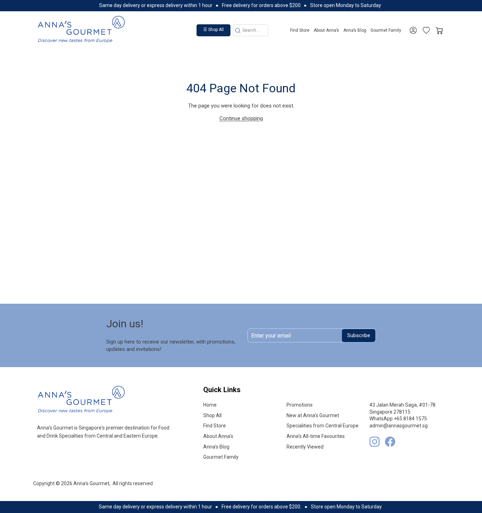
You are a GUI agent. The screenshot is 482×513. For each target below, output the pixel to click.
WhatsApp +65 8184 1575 (398, 418)
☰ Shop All (213, 29)
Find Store (299, 30)
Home (210, 405)
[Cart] (439, 29)
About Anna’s (326, 30)
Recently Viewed (305, 447)
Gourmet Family (385, 30)
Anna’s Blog (354, 30)
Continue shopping (241, 118)
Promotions (300, 405)
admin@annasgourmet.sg (398, 425)
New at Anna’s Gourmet (313, 415)
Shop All (212, 415)
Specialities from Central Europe (323, 425)
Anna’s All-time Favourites (316, 436)
